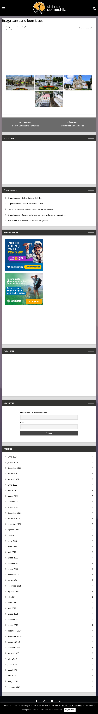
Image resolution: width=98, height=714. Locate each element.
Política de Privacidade (72, 705)
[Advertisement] (49, 53)
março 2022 (13, 558)
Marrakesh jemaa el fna (72, 126)
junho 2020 (12, 664)
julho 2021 (12, 597)
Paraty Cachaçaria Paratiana (25, 126)
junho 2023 (12, 485)
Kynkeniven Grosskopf (17, 27)
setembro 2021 (14, 586)
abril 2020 (12, 675)
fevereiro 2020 (14, 687)
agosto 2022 (13, 530)
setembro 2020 (14, 647)
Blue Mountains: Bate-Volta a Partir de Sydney (28, 220)
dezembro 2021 (14, 575)
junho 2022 (12, 541)
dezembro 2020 (15, 631)
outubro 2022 (14, 518)
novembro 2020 (15, 636)
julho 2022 (12, 535)
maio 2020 (12, 670)
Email (22, 422)
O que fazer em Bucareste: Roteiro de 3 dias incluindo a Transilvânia (36, 215)
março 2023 (13, 496)
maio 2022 (12, 546)
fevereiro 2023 (14, 502)
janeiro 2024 (13, 462)
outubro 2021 (13, 580)
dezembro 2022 (15, 513)
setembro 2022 (14, 524)
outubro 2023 (14, 473)
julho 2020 (12, 659)
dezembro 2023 (14, 468)
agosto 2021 (13, 591)
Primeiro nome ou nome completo (33, 412)
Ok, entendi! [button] (69, 709)
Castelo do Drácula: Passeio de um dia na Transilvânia (30, 209)
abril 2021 (12, 608)
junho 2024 (12, 457)
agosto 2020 (13, 653)
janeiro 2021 (13, 625)
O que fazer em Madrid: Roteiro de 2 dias (25, 204)
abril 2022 (12, 552)
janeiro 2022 (13, 569)
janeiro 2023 (13, 507)
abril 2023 (12, 490)
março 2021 (13, 614)
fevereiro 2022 (14, 563)
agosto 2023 (13, 479)
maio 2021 (12, 603)
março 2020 (13, 681)
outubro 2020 (14, 642)
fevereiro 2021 (14, 619)
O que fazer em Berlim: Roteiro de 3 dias (25, 198)
